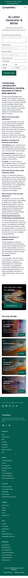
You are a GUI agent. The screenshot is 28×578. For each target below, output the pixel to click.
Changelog (5, 444)
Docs (3, 452)
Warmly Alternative (6, 550)
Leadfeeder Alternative (8, 552)
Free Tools (4, 447)
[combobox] (14, 61)
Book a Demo (5, 505)
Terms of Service (19, 572)
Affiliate (4, 510)
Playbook (4, 470)
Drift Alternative (6, 560)
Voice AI (4, 463)
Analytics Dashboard (7, 475)
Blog (3, 439)
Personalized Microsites (8, 478)
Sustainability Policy (7, 534)
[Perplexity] (10, 406)
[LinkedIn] (3, 425)
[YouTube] (9, 425)
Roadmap (4, 442)
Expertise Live (5, 515)
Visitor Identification (7, 460)
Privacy (4, 531)
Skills (3, 434)
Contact (4, 507)
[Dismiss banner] (25, 2)
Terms (3, 512)
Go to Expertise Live (12, 3)
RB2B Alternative (6, 547)
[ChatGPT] (3, 406)
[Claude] (6, 406)
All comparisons (6, 545)
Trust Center (5, 526)
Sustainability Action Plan (8, 536)
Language (4, 64)
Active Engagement (7, 473)
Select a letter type (7, 58)
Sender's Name (6, 44)
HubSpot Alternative (7, 555)
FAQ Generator (5, 494)
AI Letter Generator (7, 486)
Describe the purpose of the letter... (12, 35)
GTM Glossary (5, 437)
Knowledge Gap (6, 465)
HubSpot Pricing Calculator (9, 496)
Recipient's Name (7, 51)
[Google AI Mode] (16, 406)
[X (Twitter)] (6, 425)
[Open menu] (25, 7)
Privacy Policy (8, 572)
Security (4, 523)
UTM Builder (5, 491)
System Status (5, 529)
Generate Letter (9, 73)
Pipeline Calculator (6, 449)
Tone (16, 64)
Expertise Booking (6, 468)
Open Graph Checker (7, 489)
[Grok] (13, 406)
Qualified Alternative (7, 557)
